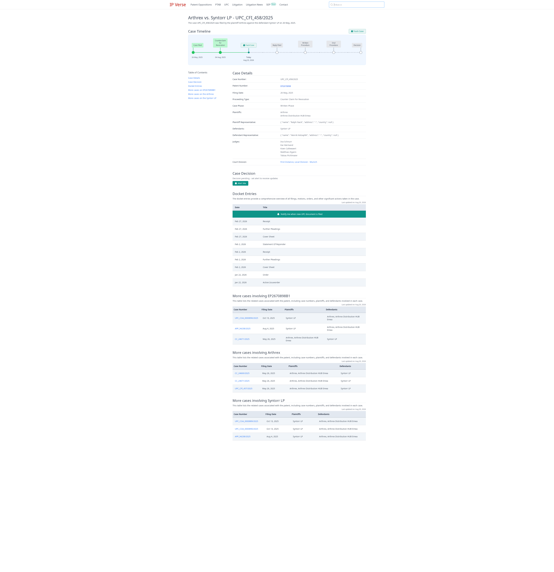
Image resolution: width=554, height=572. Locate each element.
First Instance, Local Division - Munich (298, 162)
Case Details (194, 78)
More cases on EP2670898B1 (202, 90)
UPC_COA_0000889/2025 (246, 421)
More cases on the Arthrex (201, 94)
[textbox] (358, 4)
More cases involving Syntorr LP (259, 400)
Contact (283, 4)
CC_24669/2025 (242, 373)
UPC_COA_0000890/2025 (246, 318)
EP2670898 (285, 86)
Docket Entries (195, 86)
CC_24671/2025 (242, 339)
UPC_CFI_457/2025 (243, 388)
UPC (226, 4)
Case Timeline (199, 31)
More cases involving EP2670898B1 (261, 296)
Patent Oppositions (201, 4)
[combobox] (356, 5)
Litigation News (254, 4)
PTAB (218, 4)
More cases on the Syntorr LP (202, 98)
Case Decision (195, 82)
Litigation (237, 4)
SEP (268, 4)
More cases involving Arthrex (256, 352)
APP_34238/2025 (242, 328)
